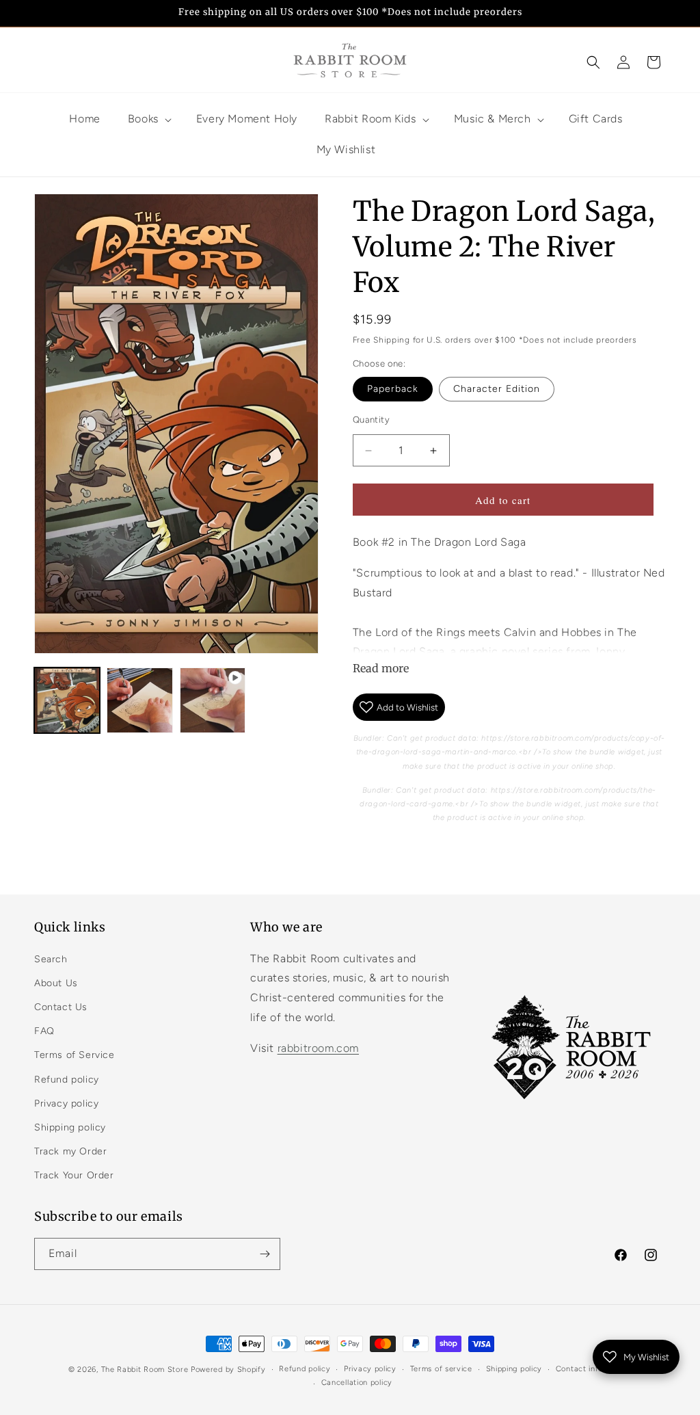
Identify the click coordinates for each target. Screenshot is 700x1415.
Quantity (371, 419)
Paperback (392, 389)
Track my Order (70, 1151)
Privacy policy (66, 1103)
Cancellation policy (356, 1382)
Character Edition (496, 389)
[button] (593, 62)
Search (51, 959)
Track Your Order (74, 1175)
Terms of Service (74, 1055)
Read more (381, 668)
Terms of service (441, 1368)
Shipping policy (70, 1127)
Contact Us (61, 1007)
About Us (56, 983)
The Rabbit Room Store (145, 1369)
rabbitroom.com (318, 1048)
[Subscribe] (265, 1254)
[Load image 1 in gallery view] (67, 700)
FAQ (44, 1031)
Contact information (594, 1368)
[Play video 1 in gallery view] (212, 700)
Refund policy (66, 1079)
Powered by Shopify (228, 1369)
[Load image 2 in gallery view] (139, 700)
